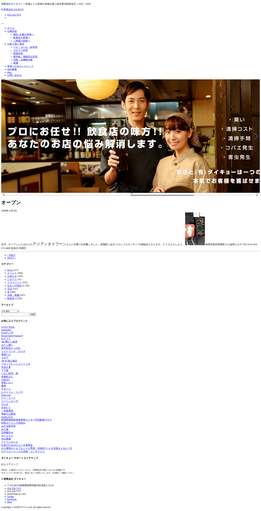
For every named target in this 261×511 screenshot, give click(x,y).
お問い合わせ (14, 75)
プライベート (14, 282)
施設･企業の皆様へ (23, 34)
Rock (9, 270)
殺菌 (15, 63)
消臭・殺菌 (13, 295)
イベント (12, 273)
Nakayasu (6, 395)
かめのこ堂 (7, 332)
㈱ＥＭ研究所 (8, 426)
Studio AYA (7, 417)
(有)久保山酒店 (9, 361)
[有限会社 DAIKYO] (12, 9)
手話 (9, 289)
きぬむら (6, 407)
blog (9, 72)
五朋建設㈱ (7, 432)
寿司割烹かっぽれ (11, 348)
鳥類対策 (18, 53)
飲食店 (10, 298)
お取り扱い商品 (15, 44)
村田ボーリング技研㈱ (13, 423)
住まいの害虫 (14, 285)
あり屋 (4, 429)
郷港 (3, 385)
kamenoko (6, 330)
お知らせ (12, 276)
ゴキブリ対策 (20, 50)
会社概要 (12, 69)
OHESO (5, 379)
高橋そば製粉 (8, 414)
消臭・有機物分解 (23, 60)
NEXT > (11, 258)
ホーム (10, 28)
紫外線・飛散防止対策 (25, 56)
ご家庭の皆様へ (21, 40)
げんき (4, 404)
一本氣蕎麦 (7, 410)
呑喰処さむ (7, 376)
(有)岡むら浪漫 (9, 341)
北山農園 (6, 439)
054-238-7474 (14, 15)
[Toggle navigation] (2, 23)
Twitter (10, 496)
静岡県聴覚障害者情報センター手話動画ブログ (26, 419)
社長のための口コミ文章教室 (17, 445)
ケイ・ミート (8, 398)
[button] (5, 136)
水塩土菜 (6, 367)
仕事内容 (12, 31)
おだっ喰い (7, 345)
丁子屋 (4, 370)
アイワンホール (9, 442)
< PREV (11, 255)
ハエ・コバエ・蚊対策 (25, 47)
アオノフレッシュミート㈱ (15, 364)
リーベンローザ (9, 401)
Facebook (12, 499)
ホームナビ (7, 435)
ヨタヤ (4, 357)
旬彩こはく (7, 382)
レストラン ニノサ (12, 392)
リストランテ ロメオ (13, 351)
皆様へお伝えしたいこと (20, 66)
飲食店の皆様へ (21, 37)
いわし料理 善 (9, 373)
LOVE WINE (8, 327)
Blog (9, 502)
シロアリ (12, 279)
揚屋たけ (6, 354)
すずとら (6, 389)
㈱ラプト (6, 338)
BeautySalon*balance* (12, 335)
